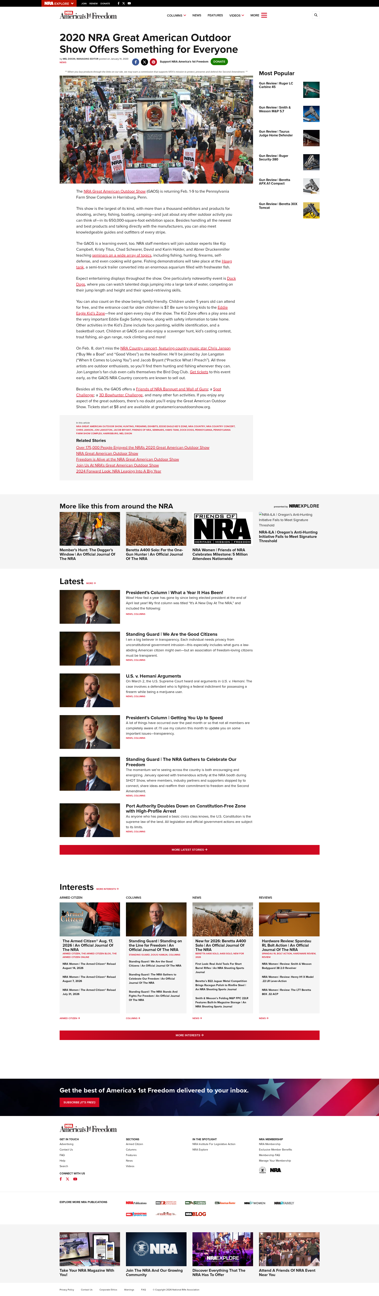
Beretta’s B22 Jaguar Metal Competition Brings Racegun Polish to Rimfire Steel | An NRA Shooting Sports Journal (221, 985)
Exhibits (153, 426)
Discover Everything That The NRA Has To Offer (218, 1272)
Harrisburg (110, 433)
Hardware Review (304, 953)
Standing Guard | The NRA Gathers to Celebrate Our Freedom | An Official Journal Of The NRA (152, 978)
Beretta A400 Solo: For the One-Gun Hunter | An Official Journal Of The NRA (154, 554)
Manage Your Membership (275, 1161)
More (89, 583)
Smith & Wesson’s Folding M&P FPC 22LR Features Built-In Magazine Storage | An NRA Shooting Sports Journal (221, 1002)
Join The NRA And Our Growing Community (154, 1272)
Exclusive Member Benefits (275, 1150)
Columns (174, 15)
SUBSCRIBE (79, 1102)
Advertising (66, 1144)
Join (84, 3)
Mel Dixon (125, 433)
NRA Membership (269, 1144)
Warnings (129, 1289)
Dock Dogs (187, 430)
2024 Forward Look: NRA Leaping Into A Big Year (118, 471)
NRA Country (196, 426)
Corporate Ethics (108, 1289)
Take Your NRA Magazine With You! (87, 1272)
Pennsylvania (203, 430)
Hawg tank (172, 430)
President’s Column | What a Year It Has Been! (174, 592)
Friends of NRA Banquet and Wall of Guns (172, 389)
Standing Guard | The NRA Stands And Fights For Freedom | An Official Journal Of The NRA (154, 996)
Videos (235, 15)
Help (62, 1161)
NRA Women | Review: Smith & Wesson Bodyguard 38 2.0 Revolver (286, 966)
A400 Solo (226, 953)
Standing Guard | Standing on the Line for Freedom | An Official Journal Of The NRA (155, 945)
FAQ (62, 1155)
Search (64, 1166)
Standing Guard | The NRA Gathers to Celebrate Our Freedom (181, 762)
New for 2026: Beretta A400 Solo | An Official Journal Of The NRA (220, 945)
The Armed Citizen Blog (96, 953)
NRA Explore (200, 1150)
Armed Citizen (71, 897)
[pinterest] (153, 60)
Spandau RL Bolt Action (277, 953)
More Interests (106, 889)
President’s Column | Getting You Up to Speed (174, 717)
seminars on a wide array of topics (121, 255)
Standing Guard (139, 955)
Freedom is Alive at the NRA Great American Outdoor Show (127, 459)
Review (266, 957)
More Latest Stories (205, 849)
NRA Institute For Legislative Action (213, 1144)
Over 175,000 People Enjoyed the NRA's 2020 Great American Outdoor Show (142, 447)
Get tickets (199, 372)
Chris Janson (84, 430)
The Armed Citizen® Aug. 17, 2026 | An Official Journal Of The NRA (88, 945)
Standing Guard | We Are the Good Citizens (171, 634)
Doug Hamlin (159, 955)
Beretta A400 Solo (207, 953)
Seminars (158, 430)
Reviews (265, 897)
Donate (105, 3)
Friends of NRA (141, 430)
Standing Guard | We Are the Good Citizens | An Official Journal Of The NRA (155, 963)
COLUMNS (174, 955)
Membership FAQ (269, 1155)
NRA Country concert (220, 426)
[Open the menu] (264, 14)
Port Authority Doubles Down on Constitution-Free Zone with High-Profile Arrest (186, 808)
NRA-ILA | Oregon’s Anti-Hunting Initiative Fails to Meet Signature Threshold (288, 536)
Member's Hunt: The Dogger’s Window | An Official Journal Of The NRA (87, 554)
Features (215, 15)
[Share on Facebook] (135, 60)
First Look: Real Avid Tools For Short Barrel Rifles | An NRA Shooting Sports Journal (219, 968)
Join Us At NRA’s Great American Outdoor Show (117, 465)
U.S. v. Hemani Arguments (153, 676)
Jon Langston (103, 430)
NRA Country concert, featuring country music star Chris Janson (175, 348)
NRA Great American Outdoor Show (115, 191)
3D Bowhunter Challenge (121, 395)
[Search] (316, 15)
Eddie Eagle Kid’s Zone (173, 426)
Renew (93, 3)
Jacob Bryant (122, 430)
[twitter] (144, 60)
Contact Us (66, 1150)
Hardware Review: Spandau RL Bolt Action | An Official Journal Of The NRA (286, 945)
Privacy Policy (67, 1289)
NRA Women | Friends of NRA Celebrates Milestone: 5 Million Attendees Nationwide (220, 554)
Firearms (140, 426)
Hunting (128, 426)
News (196, 15)
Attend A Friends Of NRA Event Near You (287, 1272)
